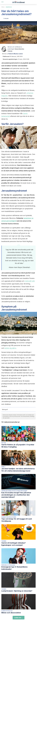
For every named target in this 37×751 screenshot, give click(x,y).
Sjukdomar (9, 7)
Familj (3, 466)
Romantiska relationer (8, 517)
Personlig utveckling (8, 565)
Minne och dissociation (11, 613)
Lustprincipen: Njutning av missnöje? (16, 591)
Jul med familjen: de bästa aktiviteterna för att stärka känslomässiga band (18, 470)
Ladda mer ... (18, 617)
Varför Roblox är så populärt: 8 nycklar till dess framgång (17, 446)
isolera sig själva (10, 348)
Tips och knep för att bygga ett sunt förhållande (16, 520)
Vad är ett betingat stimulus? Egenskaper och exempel (13, 544)
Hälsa (2, 7)
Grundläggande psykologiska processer (14, 490)
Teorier (3, 541)
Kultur (3, 442)
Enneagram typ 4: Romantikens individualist (14, 568)
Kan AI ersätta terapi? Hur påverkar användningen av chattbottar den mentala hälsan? (16, 495)
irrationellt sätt (30, 281)
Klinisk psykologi (6, 610)
